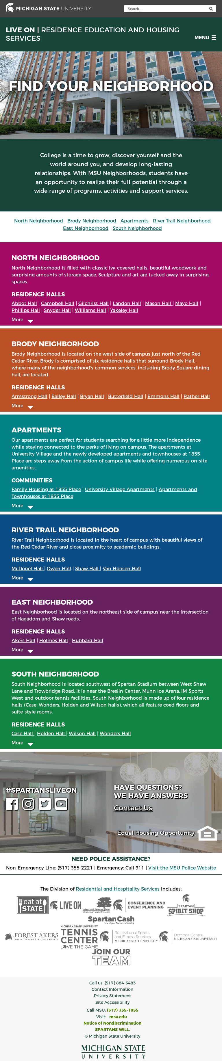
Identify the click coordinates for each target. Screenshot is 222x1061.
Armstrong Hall (29, 396)
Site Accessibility (112, 1002)
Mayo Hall (186, 303)
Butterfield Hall (125, 396)
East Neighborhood (85, 228)
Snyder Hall (57, 310)
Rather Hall (197, 396)
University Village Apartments (120, 489)
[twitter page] (46, 807)
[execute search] (211, 8)
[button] (204, 37)
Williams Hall (90, 310)
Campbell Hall (57, 303)
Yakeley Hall (124, 310)
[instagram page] (29, 807)
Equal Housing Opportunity (156, 832)
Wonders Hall (115, 733)
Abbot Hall (24, 303)
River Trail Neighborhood (182, 221)
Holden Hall (51, 733)
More (19, 319)
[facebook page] (13, 807)
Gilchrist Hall (93, 303)
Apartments (135, 221)
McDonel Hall (28, 568)
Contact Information (112, 989)
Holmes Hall (53, 640)
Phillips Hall (26, 310)
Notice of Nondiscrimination (112, 1023)
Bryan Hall (92, 396)
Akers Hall (23, 640)
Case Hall (23, 733)
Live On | (93, 34)
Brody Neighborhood (91, 221)
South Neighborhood (137, 228)
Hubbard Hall (87, 640)
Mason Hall (159, 303)
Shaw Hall (87, 568)
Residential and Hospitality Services (118, 889)
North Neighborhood (38, 221)
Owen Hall (59, 568)
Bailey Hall (63, 396)
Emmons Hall (163, 396)
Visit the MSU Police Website (182, 868)
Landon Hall (127, 303)
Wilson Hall (82, 733)
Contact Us (133, 808)
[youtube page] (62, 807)
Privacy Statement (112, 995)
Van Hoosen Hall (122, 568)
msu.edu (118, 1016)
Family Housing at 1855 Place (46, 489)
